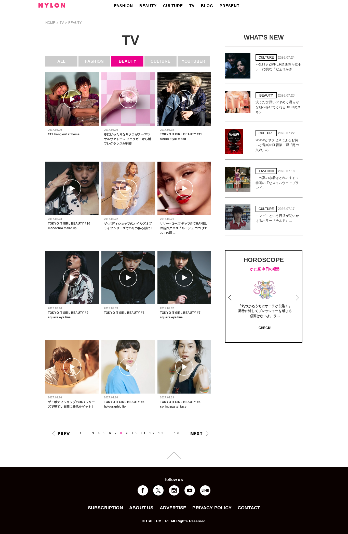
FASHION (123, 6)
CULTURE (173, 6)
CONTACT (249, 507)
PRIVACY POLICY (212, 507)
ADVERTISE (173, 507)
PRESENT (229, 6)
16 (177, 433)
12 (152, 433)
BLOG (207, 6)
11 (143, 433)
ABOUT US (141, 507)
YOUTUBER (193, 61)
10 (134, 433)
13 (161, 433)
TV (192, 6)
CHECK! (265, 328)
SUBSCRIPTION (105, 507)
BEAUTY (148, 6)
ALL (61, 61)
